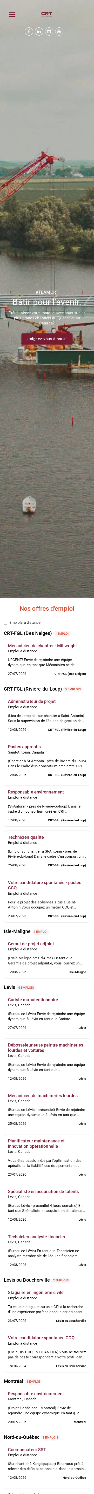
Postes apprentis (24, 746)
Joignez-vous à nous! (47, 339)
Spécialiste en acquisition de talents (43, 1191)
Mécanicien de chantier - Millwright (42, 645)
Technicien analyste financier (37, 1236)
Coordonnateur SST (27, 1449)
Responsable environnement (36, 791)
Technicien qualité (26, 837)
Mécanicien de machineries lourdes (43, 1095)
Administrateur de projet (32, 701)
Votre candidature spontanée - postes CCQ (44, 885)
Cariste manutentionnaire (33, 999)
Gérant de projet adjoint (31, 943)
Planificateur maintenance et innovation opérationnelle (36, 1143)
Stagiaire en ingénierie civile (36, 1292)
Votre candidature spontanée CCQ (41, 1337)
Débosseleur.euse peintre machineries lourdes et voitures (45, 1047)
